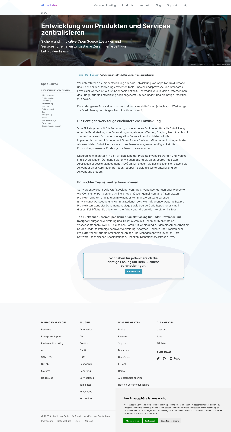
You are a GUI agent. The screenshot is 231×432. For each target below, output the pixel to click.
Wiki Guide (86, 398)
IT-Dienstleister (48, 98)
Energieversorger (49, 120)
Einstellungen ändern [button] (170, 421)
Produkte (127, 5)
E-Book (122, 364)
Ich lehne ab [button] (150, 421)
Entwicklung (47, 103)
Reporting (85, 371)
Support (172, 5)
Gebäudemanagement (51, 126)
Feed (176, 358)
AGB (77, 421)
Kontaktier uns (133, 271)
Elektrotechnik (48, 109)
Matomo (45, 371)
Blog (158, 5)
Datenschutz (64, 421)
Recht (44, 117)
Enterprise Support (51, 336)
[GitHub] (164, 358)
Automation (86, 329)
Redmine (46, 329)
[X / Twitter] (158, 358)
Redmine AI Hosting (52, 343)
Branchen (123, 350)
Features (123, 336)
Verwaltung (47, 115)
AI (42, 350)
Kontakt (144, 5)
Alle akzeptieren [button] (132, 421)
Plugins (85, 322)
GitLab (45, 364)
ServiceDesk (87, 377)
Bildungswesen (48, 95)
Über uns (162, 329)
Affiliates (162, 343)
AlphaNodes (49, 5)
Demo (121, 371)
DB (81, 336)
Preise (121, 329)
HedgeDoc (47, 377)
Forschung (46, 123)
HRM (82, 357)
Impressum (47, 421)
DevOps (84, 343)
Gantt (83, 350)
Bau (43, 112)
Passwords (86, 364)
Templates (85, 384)
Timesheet (86, 391)
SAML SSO (47, 357)
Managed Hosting (105, 5)
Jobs (159, 336)
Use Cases (124, 357)
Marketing (46, 101)
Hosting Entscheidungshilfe (133, 384)
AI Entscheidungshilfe (130, 377)
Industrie (45, 106)
